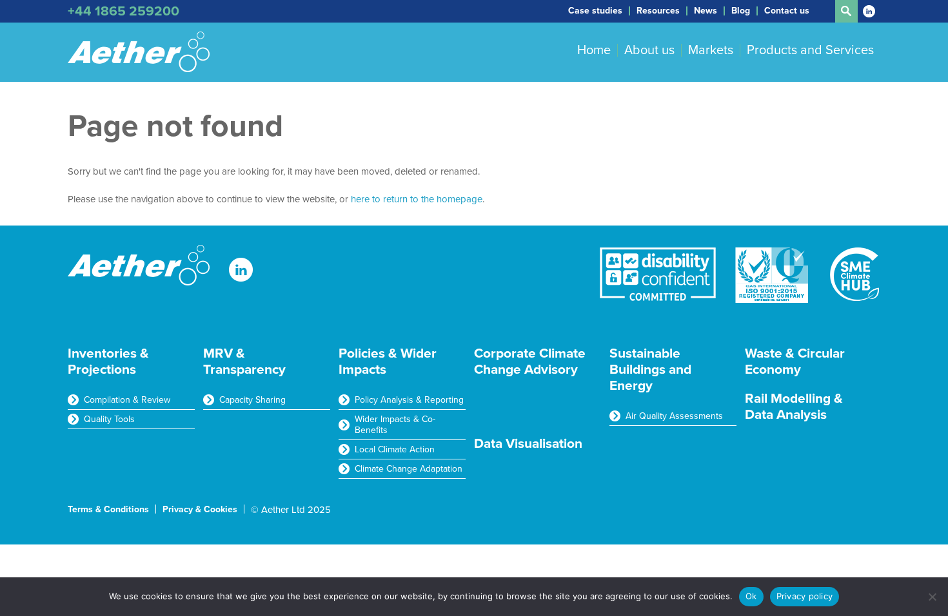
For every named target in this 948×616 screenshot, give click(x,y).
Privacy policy (804, 596)
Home (594, 50)
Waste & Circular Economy (795, 361)
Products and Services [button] (810, 50)
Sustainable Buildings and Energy (650, 369)
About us (649, 50)
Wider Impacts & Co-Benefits (395, 425)
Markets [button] (710, 50)
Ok (751, 596)
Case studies (595, 11)
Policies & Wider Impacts (388, 361)
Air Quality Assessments (674, 415)
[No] (931, 596)
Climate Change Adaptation (408, 468)
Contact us (786, 11)
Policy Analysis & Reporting (409, 399)
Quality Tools (109, 419)
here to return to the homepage (416, 199)
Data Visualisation (528, 444)
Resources (658, 11)
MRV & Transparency (244, 361)
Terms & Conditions (108, 509)
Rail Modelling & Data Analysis (794, 406)
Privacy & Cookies (200, 509)
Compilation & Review (127, 399)
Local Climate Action (395, 449)
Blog (740, 11)
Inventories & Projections (108, 361)
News (705, 11)
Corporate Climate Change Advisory (530, 361)
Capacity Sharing (252, 399)
